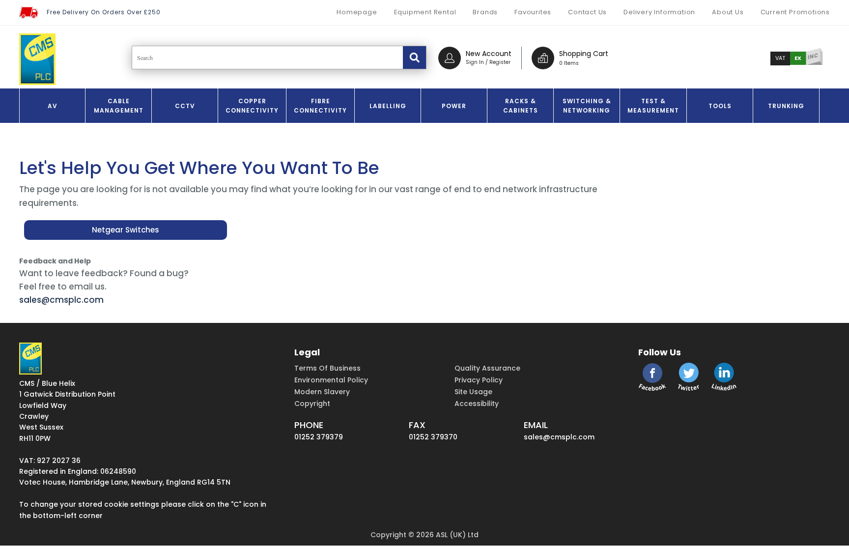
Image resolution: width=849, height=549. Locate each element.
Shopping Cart (583, 53)
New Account (488, 53)
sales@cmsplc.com (61, 300)
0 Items (569, 63)
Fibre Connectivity (320, 106)
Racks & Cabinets (520, 106)
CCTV (185, 106)
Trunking (786, 106)
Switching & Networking (587, 106)
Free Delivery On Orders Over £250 (104, 12)
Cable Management (118, 106)
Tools (720, 106)
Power (454, 106)
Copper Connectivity (252, 106)
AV (52, 106)
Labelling (387, 106)
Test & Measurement (653, 106)
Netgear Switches (125, 230)
